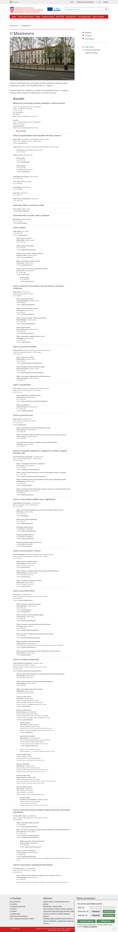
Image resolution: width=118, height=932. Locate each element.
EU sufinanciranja (84, 17)
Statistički (81, 915)
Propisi (38, 17)
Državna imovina (48, 17)
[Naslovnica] (27, 10)
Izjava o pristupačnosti (63, 930)
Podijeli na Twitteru (91, 53)
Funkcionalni (82, 911)
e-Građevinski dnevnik (17, 906)
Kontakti (24, 21)
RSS (71, 2)
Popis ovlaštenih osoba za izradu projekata (58, 909)
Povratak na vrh (15, 928)
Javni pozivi (16, 21)
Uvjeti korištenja (52, 930)
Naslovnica (13, 26)
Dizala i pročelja (98, 17)
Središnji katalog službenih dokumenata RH (58, 919)
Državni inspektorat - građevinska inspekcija (58, 921)
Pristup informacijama (26, 17)
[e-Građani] (17, 2)
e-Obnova (13, 909)
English (105, 2)
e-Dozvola (13, 904)
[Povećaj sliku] (42, 58)
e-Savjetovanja (15, 914)
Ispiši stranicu (89, 47)
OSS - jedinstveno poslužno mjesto (22, 919)
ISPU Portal (60, 17)
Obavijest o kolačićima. (90, 926)
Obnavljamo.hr (71, 17)
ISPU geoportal (15, 902)
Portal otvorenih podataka (18, 916)
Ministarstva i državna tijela (52, 906)
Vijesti (14, 17)
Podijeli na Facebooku (92, 50)
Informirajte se (90, 39)
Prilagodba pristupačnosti (85, 2)
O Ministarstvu (26, 26)
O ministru (88, 36)
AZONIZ (46, 923)
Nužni (79, 907)
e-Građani (13, 911)
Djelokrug (88, 33)
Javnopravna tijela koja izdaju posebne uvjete (58, 911)
